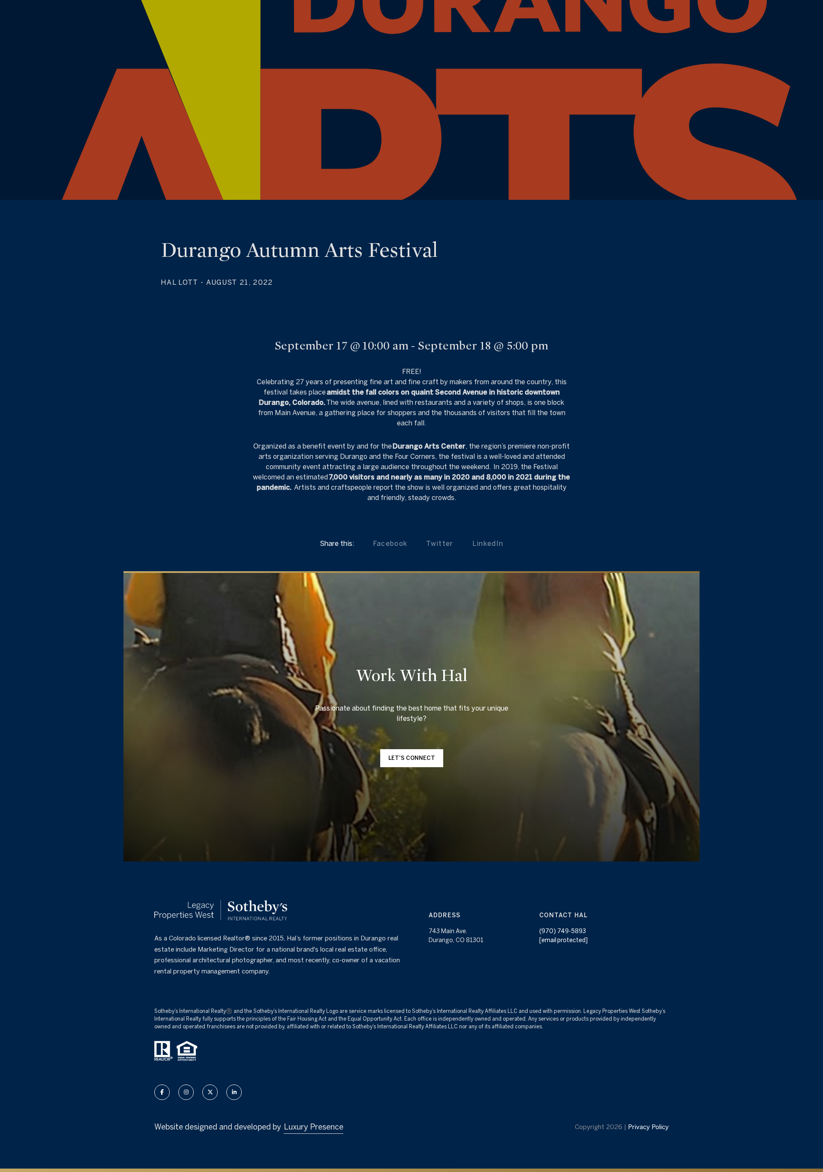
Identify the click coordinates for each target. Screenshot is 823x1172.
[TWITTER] (210, 1092)
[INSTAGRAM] (186, 1092)
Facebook (390, 543)
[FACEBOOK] (162, 1092)
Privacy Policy (648, 1126)
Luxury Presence (313, 1126)
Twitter (439, 543)
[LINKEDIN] (234, 1092)
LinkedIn (488, 543)
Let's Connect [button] (411, 758)
